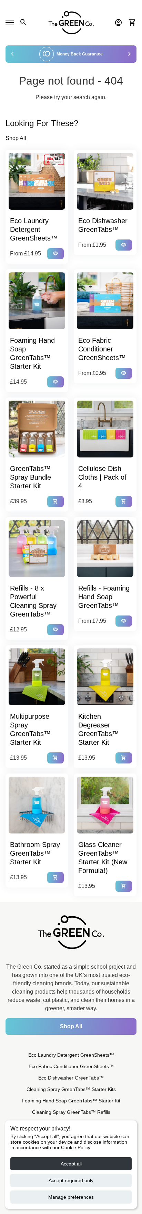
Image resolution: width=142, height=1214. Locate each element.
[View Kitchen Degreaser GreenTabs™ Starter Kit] (105, 676)
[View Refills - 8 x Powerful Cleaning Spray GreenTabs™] (37, 548)
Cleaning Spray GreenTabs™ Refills (71, 1112)
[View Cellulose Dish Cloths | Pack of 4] (105, 429)
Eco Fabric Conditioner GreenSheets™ (71, 1066)
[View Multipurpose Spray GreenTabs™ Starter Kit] (37, 676)
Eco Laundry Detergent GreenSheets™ (71, 1055)
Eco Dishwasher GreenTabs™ (71, 1078)
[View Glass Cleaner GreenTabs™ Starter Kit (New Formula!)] (105, 805)
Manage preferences (71, 1197)
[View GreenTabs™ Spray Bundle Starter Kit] (37, 429)
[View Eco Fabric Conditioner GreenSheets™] (105, 300)
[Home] (71, 22)
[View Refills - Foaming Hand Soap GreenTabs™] (105, 548)
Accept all (71, 1164)
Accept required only (71, 1180)
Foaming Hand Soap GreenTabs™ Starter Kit (71, 1100)
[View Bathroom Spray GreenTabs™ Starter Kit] (37, 805)
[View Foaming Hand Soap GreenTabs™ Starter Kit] (37, 300)
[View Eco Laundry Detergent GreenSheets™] (37, 181)
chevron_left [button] (12, 54)
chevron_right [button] (129, 54)
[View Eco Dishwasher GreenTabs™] (105, 181)
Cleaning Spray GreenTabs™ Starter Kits (71, 1089)
